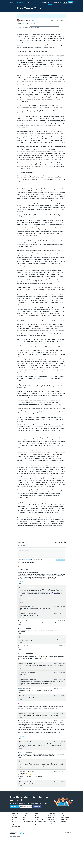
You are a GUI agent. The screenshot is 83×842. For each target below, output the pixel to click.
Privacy (18, 836)
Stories (50, 2)
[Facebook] (70, 832)
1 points (26, 613)
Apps (26, 2)
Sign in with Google (25, 806)
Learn (55, 2)
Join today (14, 806)
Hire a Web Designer (15, 826)
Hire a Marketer (13, 821)
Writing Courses (39, 819)
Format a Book (51, 821)
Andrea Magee (29, 645)
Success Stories (27, 823)
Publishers (63, 821)
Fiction (27, 23)
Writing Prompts (65, 817)
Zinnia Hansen (29, 703)
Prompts (44, 2)
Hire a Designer (14, 819)
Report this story (21, 545)
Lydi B (27, 720)
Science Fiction (21, 23)
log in (29, 559)
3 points (24, 587)
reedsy (17, 2)
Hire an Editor (13, 817)
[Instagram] (66, 832)
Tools (59, 2)
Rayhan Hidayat (29, 653)
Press (24, 819)
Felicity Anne (28, 688)
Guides (37, 817)
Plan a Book (51, 819)
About (24, 815)
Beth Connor (28, 628)
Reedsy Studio (51, 815)
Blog (36, 815)
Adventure (32, 23)
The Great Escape (34, 27)
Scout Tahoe (29, 566)
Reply (19, 583)
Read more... (21, 581)
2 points (23, 628)
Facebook (36, 806)
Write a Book (51, 817)
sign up (25, 559)
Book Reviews (64, 815)
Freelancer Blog (39, 824)
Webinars (37, 823)
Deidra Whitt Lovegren (30, 771)
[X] (64, 832)
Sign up (65, 2)
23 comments (62, 20)
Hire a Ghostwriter (14, 823)
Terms (14, 836)
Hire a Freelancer (14, 815)
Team (24, 817)
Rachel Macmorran (31, 587)
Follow (32, 20)
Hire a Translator (14, 824)
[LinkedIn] (68, 832)
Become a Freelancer (28, 821)
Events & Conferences (40, 821)
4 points (23, 566)
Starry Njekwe (29, 752)
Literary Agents (64, 819)
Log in (70, 2)
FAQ (11, 836)
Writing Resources (52, 823)
